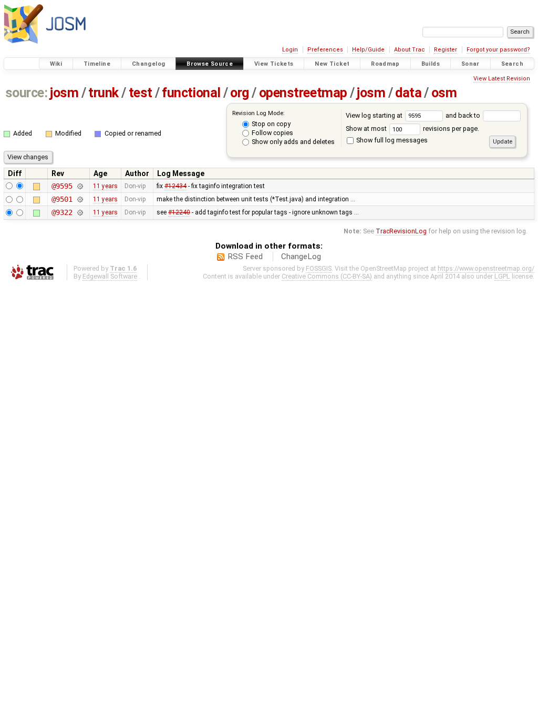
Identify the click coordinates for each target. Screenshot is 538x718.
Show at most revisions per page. (412, 128)
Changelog (148, 63)
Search (512, 63)
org (239, 92)
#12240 (179, 212)
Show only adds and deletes (292, 142)
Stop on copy (270, 124)
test (140, 92)
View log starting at (375, 115)
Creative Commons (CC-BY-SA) (327, 276)
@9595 (61, 186)
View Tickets (274, 63)
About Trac (409, 49)
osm (444, 92)
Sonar (470, 63)
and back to (464, 115)
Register (445, 49)
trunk (103, 92)
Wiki (56, 63)
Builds (430, 63)
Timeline (97, 63)
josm (64, 92)
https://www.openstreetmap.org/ (486, 268)
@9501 (61, 199)
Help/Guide (368, 49)
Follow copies (271, 133)
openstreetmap (303, 92)
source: (26, 92)
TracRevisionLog (401, 231)
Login (290, 49)
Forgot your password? (498, 49)
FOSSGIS (319, 268)
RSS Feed (245, 256)
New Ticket (332, 63)
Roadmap (385, 63)
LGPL (502, 276)
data (408, 92)
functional (191, 92)
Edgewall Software (109, 276)
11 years (105, 186)
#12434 (175, 186)
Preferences (325, 49)
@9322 (61, 212)
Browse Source (210, 63)
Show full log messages (391, 140)
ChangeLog (301, 256)
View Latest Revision (501, 78)
